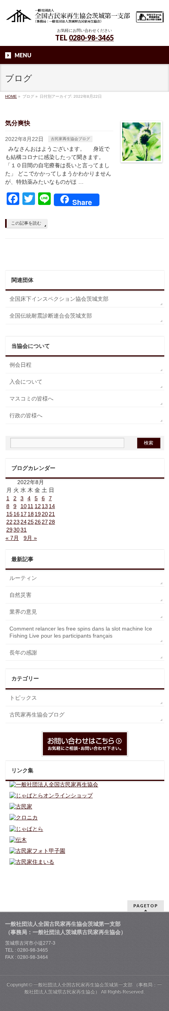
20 (45, 514)
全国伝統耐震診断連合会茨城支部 (50, 316)
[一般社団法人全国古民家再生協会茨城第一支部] (84, 14)
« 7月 (12, 538)
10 (23, 506)
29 (9, 530)
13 (45, 506)
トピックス (23, 698)
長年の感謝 (23, 652)
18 (31, 514)
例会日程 (20, 365)
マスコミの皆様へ (31, 398)
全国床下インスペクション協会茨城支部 (58, 299)
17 (23, 514)
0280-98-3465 (91, 37)
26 (38, 522)
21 (52, 514)
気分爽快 (17, 123)
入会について (25, 381)
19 (38, 514)
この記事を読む (26, 223)
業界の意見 (23, 612)
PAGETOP (145, 905)
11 (30, 506)
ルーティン (23, 578)
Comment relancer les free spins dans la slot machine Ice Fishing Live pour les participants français (80, 632)
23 (16, 522)
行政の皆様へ (25, 415)
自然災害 (20, 595)
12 (38, 506)
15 (9, 514)
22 (9, 522)
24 (23, 522)
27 (45, 522)
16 (16, 514)
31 (23, 530)
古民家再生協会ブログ (70, 139)
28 (52, 522)
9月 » (30, 538)
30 (16, 530)
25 (31, 522)
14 (52, 506)
